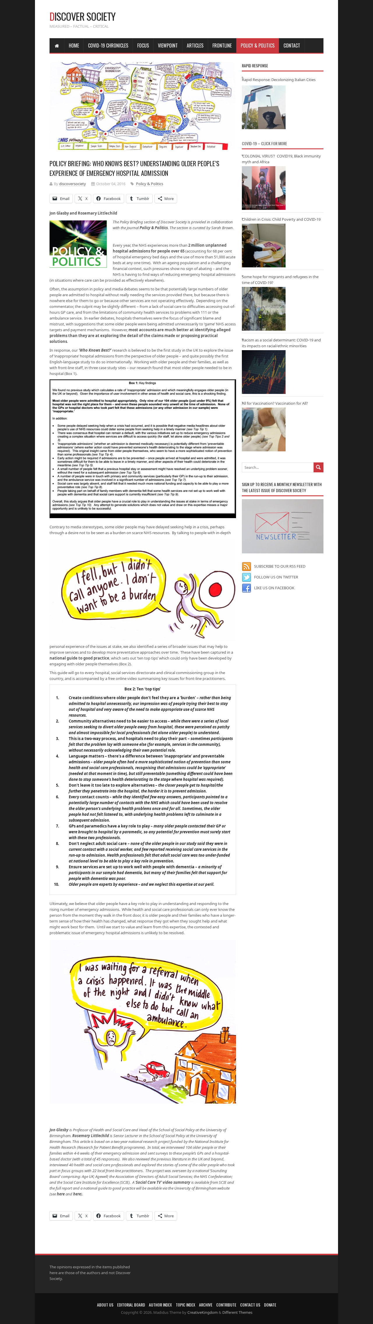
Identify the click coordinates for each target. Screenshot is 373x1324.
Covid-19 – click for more (264, 143)
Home (74, 45)
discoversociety (72, 183)
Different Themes (237, 1312)
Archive (205, 1305)
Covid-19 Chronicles (108, 45)
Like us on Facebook (274, 587)
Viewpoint (168, 45)
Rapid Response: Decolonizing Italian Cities (279, 79)
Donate (270, 1305)
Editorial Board (131, 1305)
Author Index (160, 1305)
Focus (143, 45)
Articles (195, 45)
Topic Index (185, 1305)
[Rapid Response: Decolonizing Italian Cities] (264, 107)
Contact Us (250, 1305)
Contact (292, 45)
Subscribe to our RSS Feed (279, 566)
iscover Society (82, 16)
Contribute (226, 1305)
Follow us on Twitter (276, 577)
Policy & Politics (258, 45)
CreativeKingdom (202, 1312)
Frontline (222, 45)
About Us (105, 1305)
